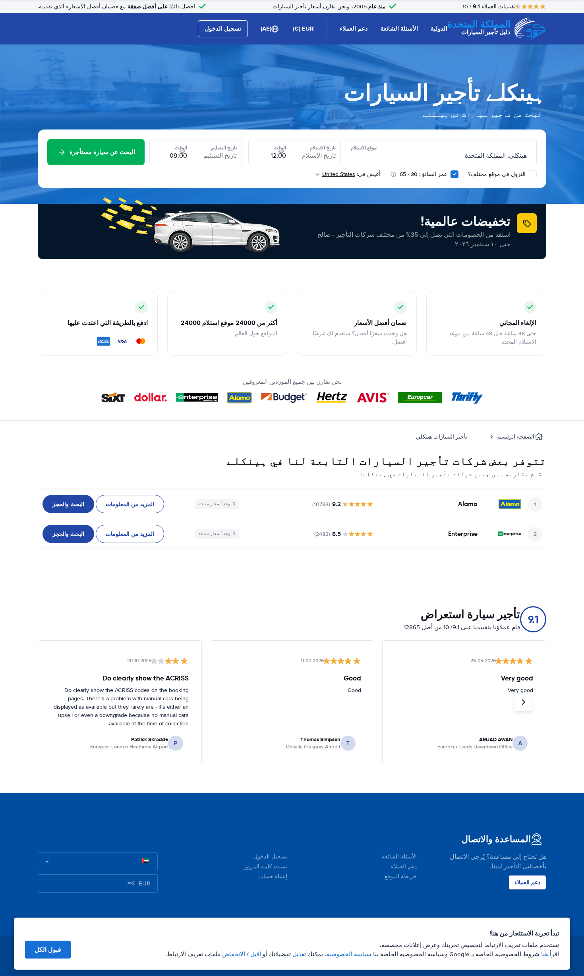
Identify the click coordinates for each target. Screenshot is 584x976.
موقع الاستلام (364, 147)
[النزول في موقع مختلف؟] (533, 174)
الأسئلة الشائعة (399, 28)
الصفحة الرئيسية (515, 436)
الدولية (439, 28)
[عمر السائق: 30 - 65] (454, 174)
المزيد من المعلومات (130, 504)
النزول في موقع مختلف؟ (498, 174)
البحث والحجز (68, 504)
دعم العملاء (354, 28)
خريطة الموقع (401, 876)
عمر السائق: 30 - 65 (423, 174)
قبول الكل (48, 949)
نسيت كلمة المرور (265, 866)
